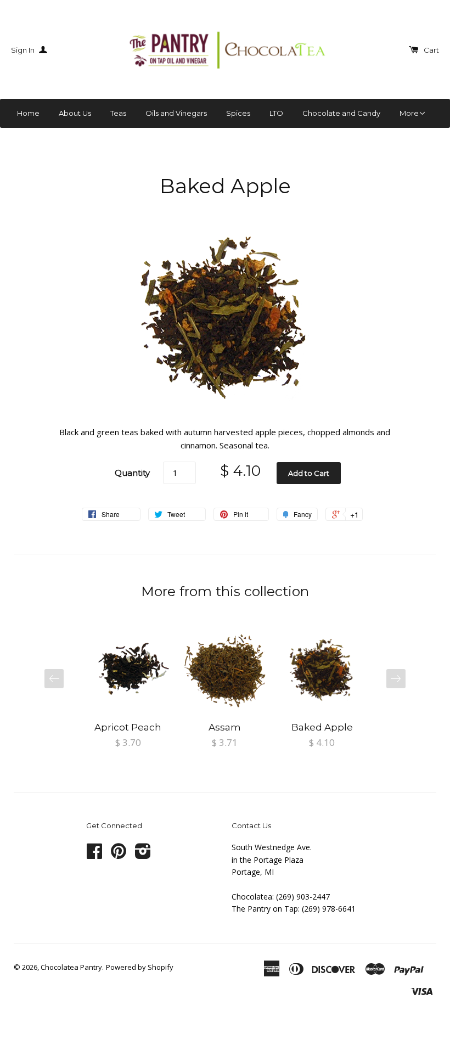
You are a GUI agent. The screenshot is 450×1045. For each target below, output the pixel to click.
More (409, 113)
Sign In (23, 50)
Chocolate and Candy (341, 113)
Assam (225, 727)
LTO (276, 113)
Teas (118, 113)
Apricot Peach (127, 727)
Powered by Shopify (139, 967)
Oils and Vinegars (176, 113)
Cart (431, 50)
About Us (75, 113)
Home (28, 113)
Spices (238, 113)
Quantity (132, 473)
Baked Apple (322, 727)
